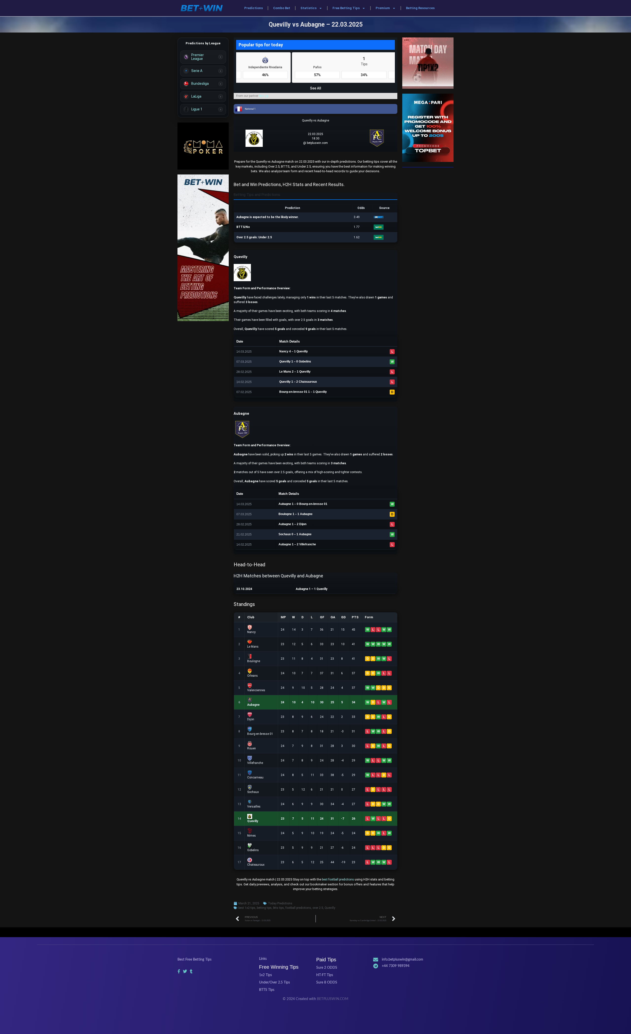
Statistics (308, 8)
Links (263, 959)
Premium (383, 8)
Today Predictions (280, 903)
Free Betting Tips (346, 8)
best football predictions (338, 879)
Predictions (253, 8)
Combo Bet (281, 8)
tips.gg (263, 96)
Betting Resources (420, 8)
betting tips (264, 908)
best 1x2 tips (246, 908)
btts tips (278, 908)
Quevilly (330, 908)
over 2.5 (318, 908)
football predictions (298, 908)
